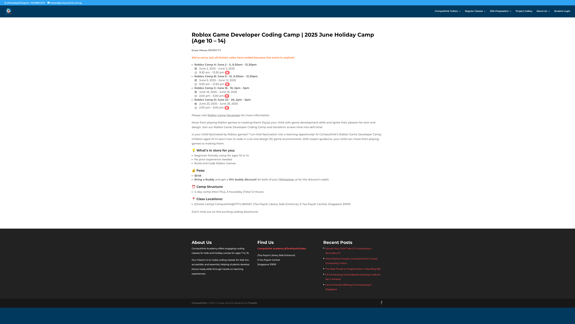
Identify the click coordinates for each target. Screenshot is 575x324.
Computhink (199, 303)
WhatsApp (286, 179)
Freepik (252, 303)
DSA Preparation (499, 11)
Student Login (562, 11)
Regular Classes (474, 11)
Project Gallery (524, 11)
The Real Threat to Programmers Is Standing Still (352, 268)
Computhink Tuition (446, 11)
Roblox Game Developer (224, 115)
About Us (542, 11)
